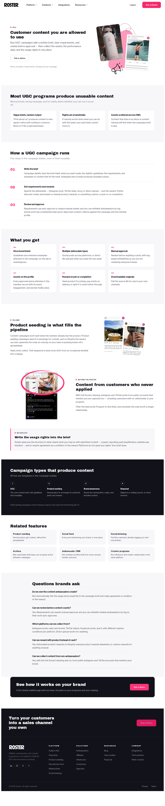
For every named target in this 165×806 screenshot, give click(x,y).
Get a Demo (152, 5)
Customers (81, 764)
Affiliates (80, 755)
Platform (30, 5)
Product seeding (56, 760)
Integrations (64, 5)
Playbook (108, 760)
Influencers (81, 760)
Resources (80, 5)
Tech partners (138, 755)
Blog (106, 751)
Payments (53, 755)
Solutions (46, 5)
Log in (133, 5)
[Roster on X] (23, 765)
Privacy (145, 786)
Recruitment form (56, 764)
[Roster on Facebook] (29, 765)
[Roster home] (11, 5)
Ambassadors (82, 751)
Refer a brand (138, 760)
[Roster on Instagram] (17, 765)
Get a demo (19, 58)
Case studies (110, 755)
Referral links (54, 769)
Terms (153, 786)
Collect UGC (54, 751)
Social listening (55, 773)
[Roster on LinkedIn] (11, 765)
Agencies (80, 769)
